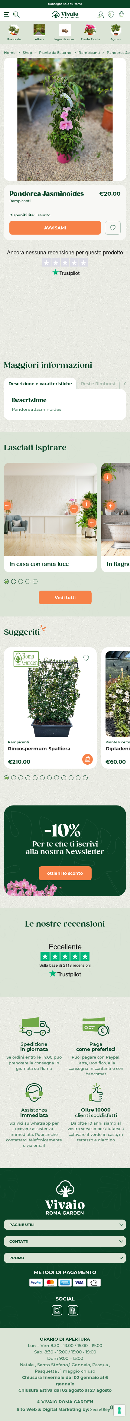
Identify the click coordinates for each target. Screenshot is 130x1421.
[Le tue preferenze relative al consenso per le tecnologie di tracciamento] (119, 1410)
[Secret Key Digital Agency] (101, 1409)
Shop (27, 52)
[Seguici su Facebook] (73, 1310)
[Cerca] (16, 14)
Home (9, 52)
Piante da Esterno (55, 52)
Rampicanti (89, 52)
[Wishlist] (110, 14)
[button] (6, 581)
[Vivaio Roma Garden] (65, 14)
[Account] (100, 14)
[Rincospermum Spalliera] (50, 694)
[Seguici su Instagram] (57, 1310)
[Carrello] (121, 14)
